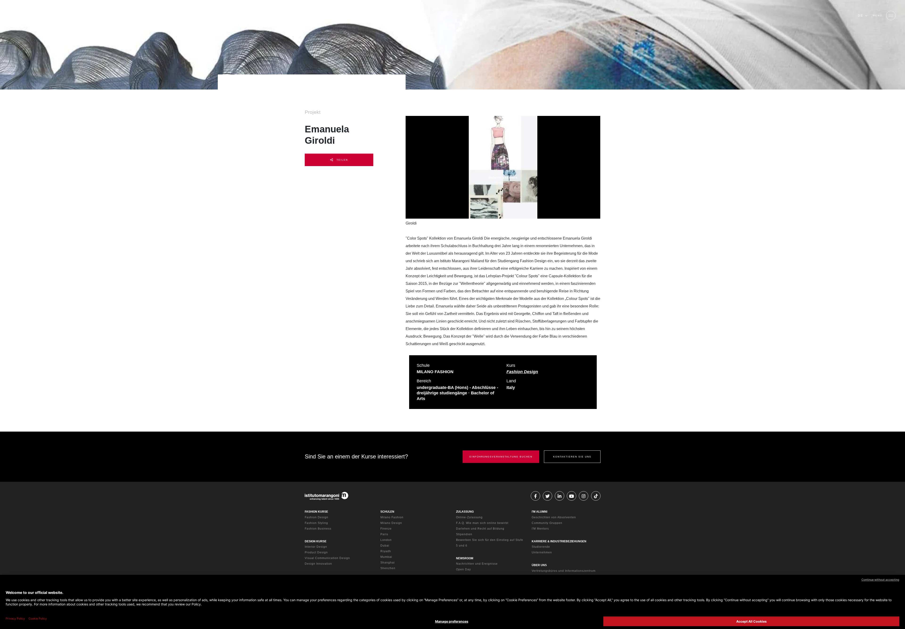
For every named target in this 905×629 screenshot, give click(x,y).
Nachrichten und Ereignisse (477, 563)
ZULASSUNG (465, 511)
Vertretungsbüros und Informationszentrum (564, 570)
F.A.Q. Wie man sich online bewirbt (482, 523)
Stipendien (464, 534)
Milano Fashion (391, 517)
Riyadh (385, 551)
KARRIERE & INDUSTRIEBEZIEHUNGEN (559, 541)
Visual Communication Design (327, 558)
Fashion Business (318, 528)
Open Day (463, 569)
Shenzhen (387, 568)
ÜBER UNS (539, 565)
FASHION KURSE (316, 511)
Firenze (386, 528)
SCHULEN (387, 511)
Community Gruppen (547, 523)
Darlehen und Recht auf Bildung (480, 528)
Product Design (316, 552)
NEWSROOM (464, 558)
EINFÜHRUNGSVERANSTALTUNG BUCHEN (500, 456)
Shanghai (387, 562)
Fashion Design (522, 371)
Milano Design (391, 523)
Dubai (384, 545)
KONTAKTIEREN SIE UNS (572, 456)
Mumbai (386, 557)
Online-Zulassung (469, 517)
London (386, 540)
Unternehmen (542, 552)
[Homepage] (42, 15)
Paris (384, 534)
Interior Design (316, 546)
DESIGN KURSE (315, 541)
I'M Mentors (540, 528)
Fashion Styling (316, 523)
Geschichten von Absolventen (554, 517)
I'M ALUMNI (539, 511)
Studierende (541, 546)
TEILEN (341, 160)
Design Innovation (318, 563)
